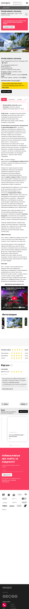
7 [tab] (18, 445)
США (16, 13)
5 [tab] (15, 445)
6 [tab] (16, 445)
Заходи (12, 604)
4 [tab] (13, 445)
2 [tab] (11, 445)
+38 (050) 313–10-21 (17, 2)
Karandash (3, 13)
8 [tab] (19, 445)
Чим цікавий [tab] (11, 99)
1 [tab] (9, 445)
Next (27, 44)
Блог (4, 608)
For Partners (13, 608)
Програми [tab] (19, 99)
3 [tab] (12, 445)
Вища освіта (11, 13)
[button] (14, 8)
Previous (2, 44)
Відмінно (15, 80)
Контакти (13, 606)
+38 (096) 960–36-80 (17, 4)
